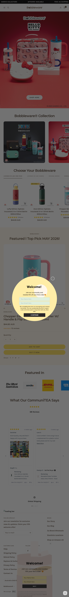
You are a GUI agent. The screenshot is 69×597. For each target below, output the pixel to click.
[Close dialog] (52, 278)
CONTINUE (34, 315)
